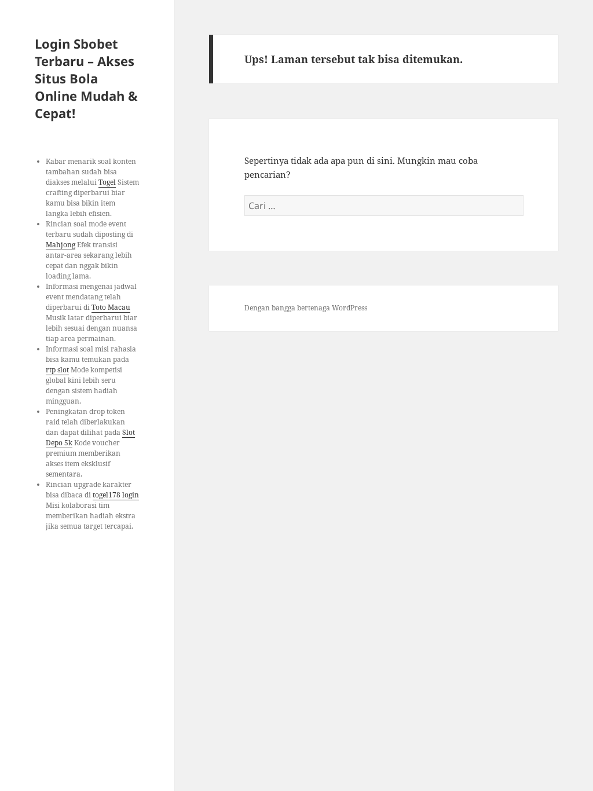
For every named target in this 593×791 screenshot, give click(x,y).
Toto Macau (110, 307)
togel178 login (116, 495)
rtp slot (57, 370)
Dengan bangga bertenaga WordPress (305, 308)
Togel (107, 182)
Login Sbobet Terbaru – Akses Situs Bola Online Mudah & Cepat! (86, 78)
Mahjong (60, 245)
